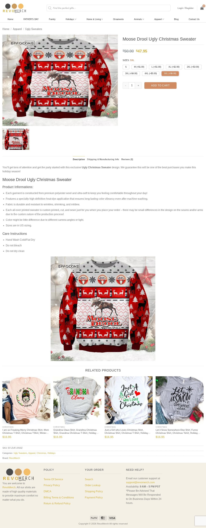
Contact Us (194, 19)
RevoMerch (14, 458)
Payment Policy (94, 497)
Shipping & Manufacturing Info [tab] (103, 159)
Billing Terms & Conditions (59, 497)
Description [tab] (79, 159)
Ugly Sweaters (33, 29)
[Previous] (7, 410)
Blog (176, 19)
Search (89, 479)
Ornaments (118, 19)
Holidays (70, 19)
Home (10, 19)
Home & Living (94, 19)
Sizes (126, 60)
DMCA (47, 491)
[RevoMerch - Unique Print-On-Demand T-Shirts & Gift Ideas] (14, 8)
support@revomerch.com (140, 482)
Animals (138, 19)
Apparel (158, 19)
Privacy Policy (52, 485)
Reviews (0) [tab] (127, 159)
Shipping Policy (94, 491)
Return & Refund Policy (57, 503)
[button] (186, 8)
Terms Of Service (53, 479)
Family (52, 19)
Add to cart (160, 85)
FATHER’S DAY (31, 19)
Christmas (41, 453)
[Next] (198, 410)
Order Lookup (92, 485)
